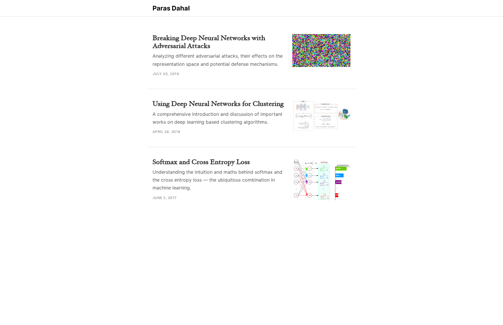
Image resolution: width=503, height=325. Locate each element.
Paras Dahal (171, 8)
